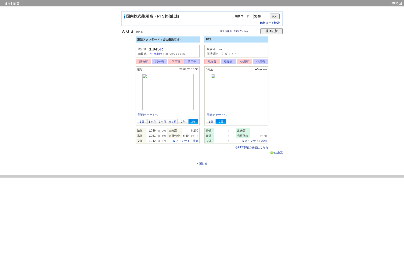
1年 (183, 121)
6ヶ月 (173, 121)
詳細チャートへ (148, 114)
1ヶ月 (152, 121)
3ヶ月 (162, 121)
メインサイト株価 (187, 141)
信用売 (192, 61)
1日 (142, 121)
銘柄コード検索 (270, 23)
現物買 (143, 61)
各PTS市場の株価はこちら (251, 147)
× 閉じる (202, 163)
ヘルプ (278, 152)
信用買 (176, 61)
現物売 (159, 61)
